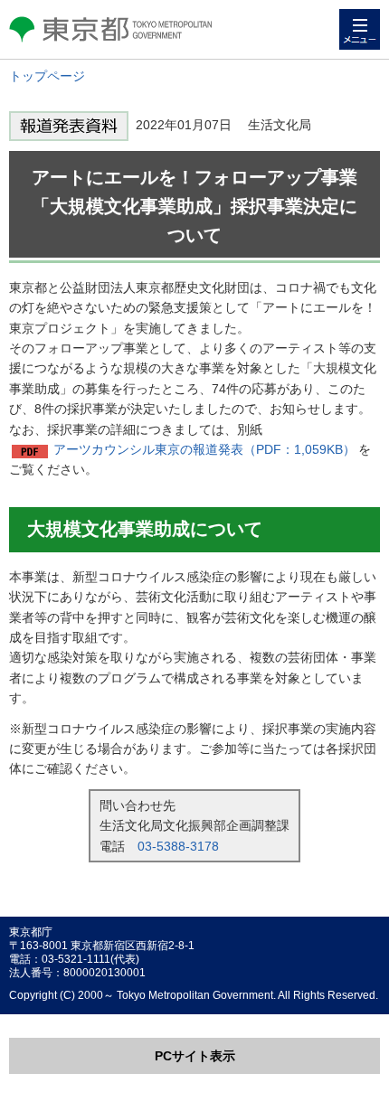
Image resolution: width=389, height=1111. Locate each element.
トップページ (47, 76)
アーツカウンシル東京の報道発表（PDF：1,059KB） (204, 449)
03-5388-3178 (178, 846)
